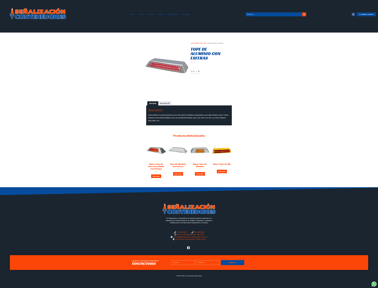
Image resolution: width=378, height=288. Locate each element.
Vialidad (160, 14)
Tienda (141, 14)
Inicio (133, 14)
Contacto (150, 14)
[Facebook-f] (353, 14)
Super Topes (203, 43)
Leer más (156, 176)
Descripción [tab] (152, 103)
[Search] (304, 14)
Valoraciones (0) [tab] (164, 103)
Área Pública (185, 14)
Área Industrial (172, 14)
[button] (366, 14)
